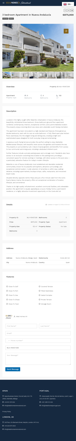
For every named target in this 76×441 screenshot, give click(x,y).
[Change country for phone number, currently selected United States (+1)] (7, 340)
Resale (11, 18)
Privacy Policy (6, 411)
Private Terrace (46, 300)
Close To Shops (14, 300)
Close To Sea (13, 295)
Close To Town (14, 304)
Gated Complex (46, 295)
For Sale (5, 18)
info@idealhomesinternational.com (15, 405)
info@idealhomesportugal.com (51, 405)
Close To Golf (13, 286)
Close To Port (13, 291)
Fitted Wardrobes (47, 291)
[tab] (66, 31)
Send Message (13, 369)
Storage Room (46, 304)
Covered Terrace (47, 286)
